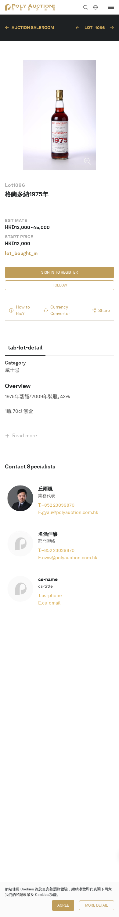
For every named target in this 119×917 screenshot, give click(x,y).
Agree (63, 905)
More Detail (96, 905)
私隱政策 (23, 895)
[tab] (25, 347)
